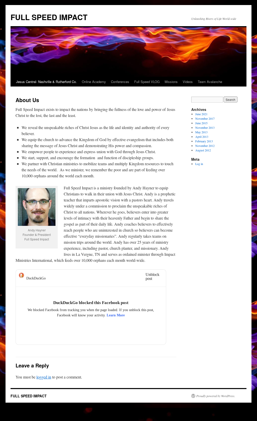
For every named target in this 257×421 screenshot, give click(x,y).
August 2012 (203, 150)
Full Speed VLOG (147, 81)
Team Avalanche (210, 81)
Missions (171, 81)
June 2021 (201, 114)
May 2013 (201, 132)
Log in (199, 164)
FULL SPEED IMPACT (49, 17)
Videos (188, 81)
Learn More (116, 315)
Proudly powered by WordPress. (215, 396)
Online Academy (94, 81)
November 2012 (205, 146)
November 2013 (205, 127)
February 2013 (204, 141)
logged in (43, 377)
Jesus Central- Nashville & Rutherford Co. (46, 81)
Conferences (120, 81)
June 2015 (201, 123)
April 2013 (201, 137)
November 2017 (205, 118)
